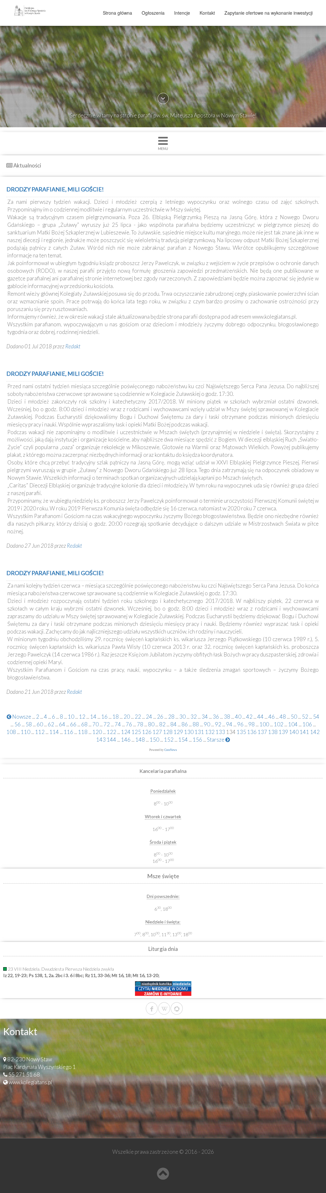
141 (304, 732)
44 (260, 716)
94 (229, 724)
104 (293, 724)
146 (126, 739)
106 (307, 724)
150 (154, 739)
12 (82, 716)
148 (140, 739)
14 (93, 716)
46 (271, 716)
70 (95, 724)
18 (115, 716)
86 (184, 724)
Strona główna (117, 13)
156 (197, 739)
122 (111, 732)
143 (101, 739)
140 (294, 732)
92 (218, 724)
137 (262, 732)
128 (168, 732)
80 (151, 724)
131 (199, 732)
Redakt (73, 346)
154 (183, 739)
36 (216, 716)
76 (129, 724)
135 (241, 732)
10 (71, 716)
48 (283, 716)
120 (97, 732)
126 (147, 732)
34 (205, 716)
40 (238, 716)
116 (68, 732)
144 (111, 739)
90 (207, 724)
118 (83, 732)
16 (104, 716)
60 (40, 724)
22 (138, 716)
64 (62, 724)
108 (11, 732)
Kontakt (207, 13)
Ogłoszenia (153, 13)
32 (193, 716)
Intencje (182, 13)
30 (182, 716)
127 (157, 732)
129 (178, 732)
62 (51, 724)
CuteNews (170, 750)
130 (189, 732)
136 (252, 732)
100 (264, 724)
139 (283, 732)
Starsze (216, 739)
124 (126, 732)
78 (140, 724)
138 (273, 732)
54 (316, 716)
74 (118, 724)
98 (251, 724)
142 (315, 732)
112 (40, 732)
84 (173, 724)
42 (249, 716)
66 (73, 724)
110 (25, 732)
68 (84, 724)
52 (305, 716)
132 (210, 732)
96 (240, 724)
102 (278, 724)
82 (162, 724)
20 (127, 716)
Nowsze (21, 716)
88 (196, 724)
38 (227, 716)
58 (28, 724)
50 (294, 716)
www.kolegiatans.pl (30, 1082)
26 (160, 716)
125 (136, 732)
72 (106, 724)
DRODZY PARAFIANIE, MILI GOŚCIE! (55, 189)
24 (149, 716)
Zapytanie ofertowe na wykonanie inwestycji (268, 13)
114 (54, 732)
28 (171, 716)
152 (169, 739)
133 (220, 732)
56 (17, 724)
